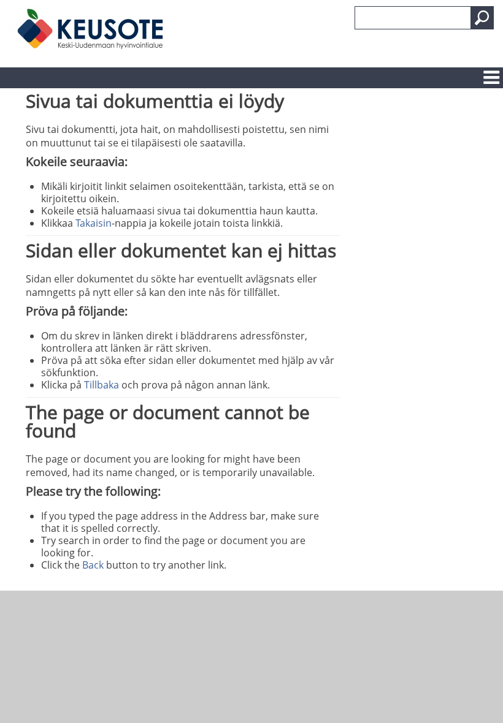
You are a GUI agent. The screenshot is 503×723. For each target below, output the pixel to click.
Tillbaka (101, 385)
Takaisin (93, 223)
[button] (482, 17)
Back (93, 565)
